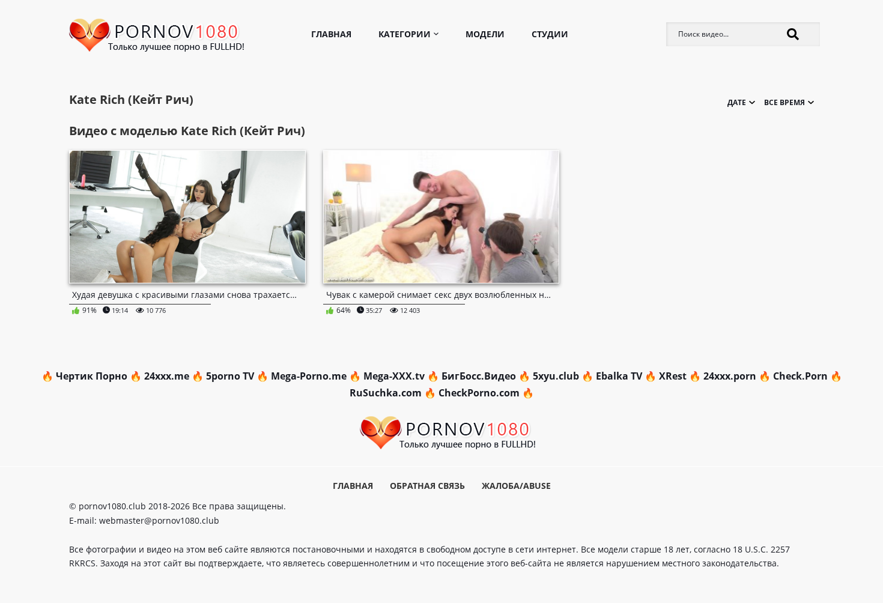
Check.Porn (800, 376)
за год (775, 180)
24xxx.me (166, 376)
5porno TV (230, 376)
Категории (404, 34)
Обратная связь (427, 485)
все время (775, 165)
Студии (550, 34)
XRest (673, 376)
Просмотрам (717, 195)
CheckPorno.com (479, 392)
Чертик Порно (91, 376)
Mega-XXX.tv (394, 376)
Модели (485, 34)
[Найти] (793, 34)
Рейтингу (716, 180)
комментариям (716, 210)
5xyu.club (556, 376)
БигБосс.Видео (479, 376)
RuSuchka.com (386, 392)
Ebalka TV (619, 376)
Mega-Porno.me (309, 376)
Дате (717, 165)
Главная (331, 34)
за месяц (775, 195)
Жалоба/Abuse (516, 485)
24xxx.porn (729, 376)
